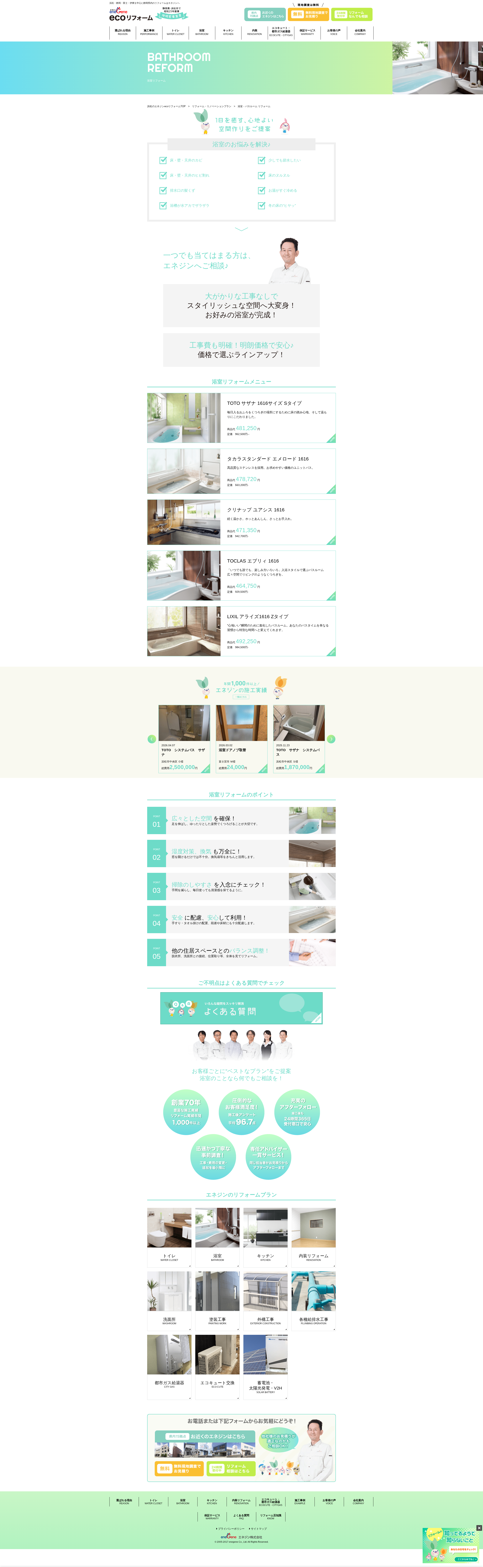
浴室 (201, 32)
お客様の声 (334, 32)
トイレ (175, 32)
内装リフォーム (241, 1502)
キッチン (228, 32)
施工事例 (149, 32)
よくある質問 (241, 1517)
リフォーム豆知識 (270, 1517)
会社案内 (360, 32)
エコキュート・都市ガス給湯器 (281, 31)
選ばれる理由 (123, 32)
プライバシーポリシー (231, 1528)
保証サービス (307, 32)
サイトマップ (259, 1528)
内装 (254, 32)
